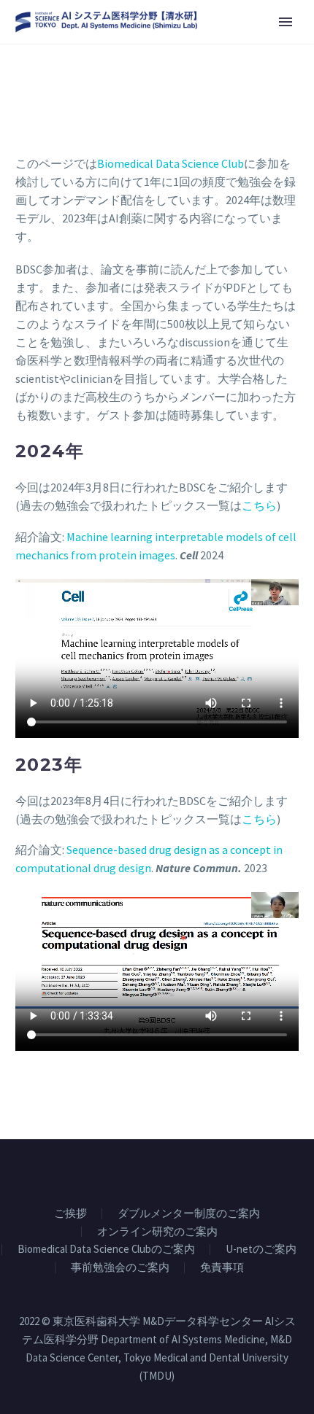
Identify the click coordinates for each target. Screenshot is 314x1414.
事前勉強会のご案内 (120, 1267)
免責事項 (222, 1267)
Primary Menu (285, 22)
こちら (259, 505)
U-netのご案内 (261, 1249)
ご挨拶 (70, 1213)
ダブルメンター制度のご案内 (189, 1213)
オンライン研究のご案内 (157, 1232)
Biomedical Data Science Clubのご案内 (106, 1249)
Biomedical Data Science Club (170, 163)
